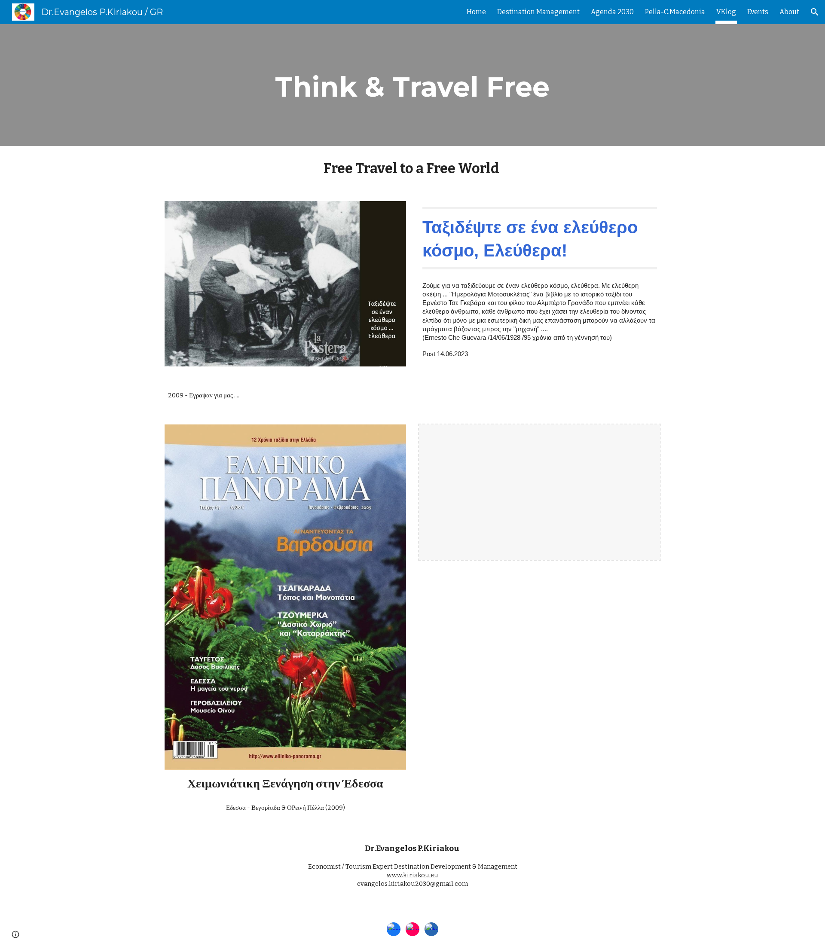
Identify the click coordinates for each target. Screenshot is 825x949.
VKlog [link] (726, 12)
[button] (814, 12)
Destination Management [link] (538, 12)
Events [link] (757, 12)
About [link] (789, 12)
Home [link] (476, 12)
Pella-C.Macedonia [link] (675, 12)
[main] (412, 85)
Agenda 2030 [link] (612, 12)
